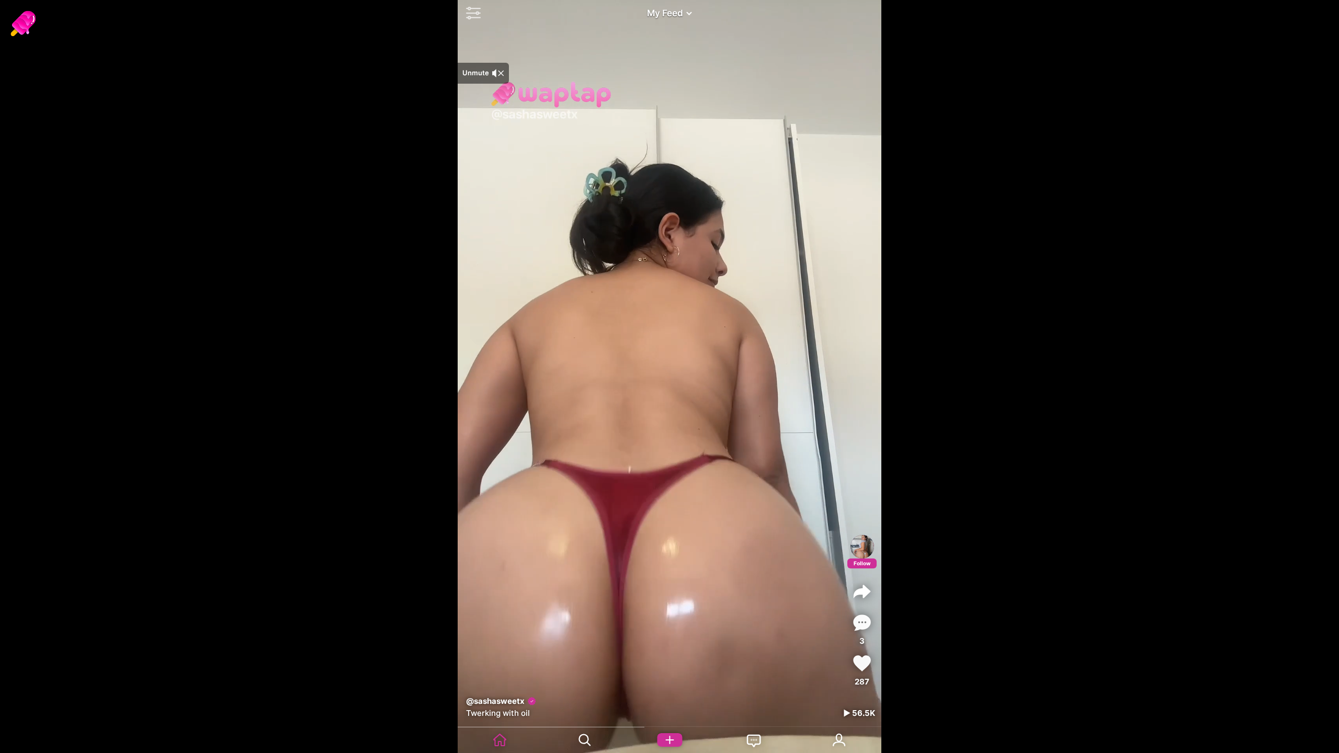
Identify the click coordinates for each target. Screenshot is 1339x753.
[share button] (862, 591)
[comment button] (862, 622)
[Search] (584, 740)
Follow (862, 563)
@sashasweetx (495, 701)
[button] (471, 13)
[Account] (839, 740)
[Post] (669, 740)
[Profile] (862, 546)
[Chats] (754, 740)
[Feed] (500, 740)
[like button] (862, 663)
